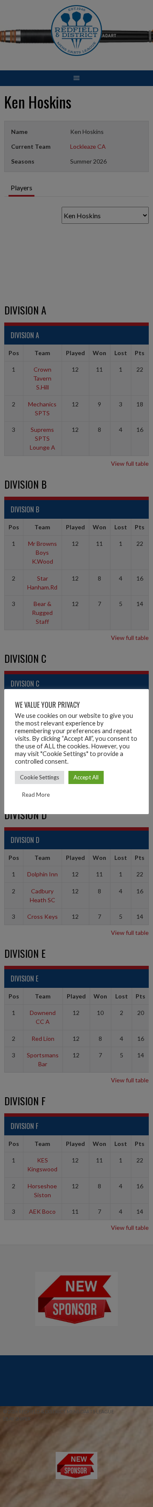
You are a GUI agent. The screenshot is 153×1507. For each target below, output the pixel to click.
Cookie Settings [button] (39, 777)
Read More (36, 794)
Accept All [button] (86, 777)
